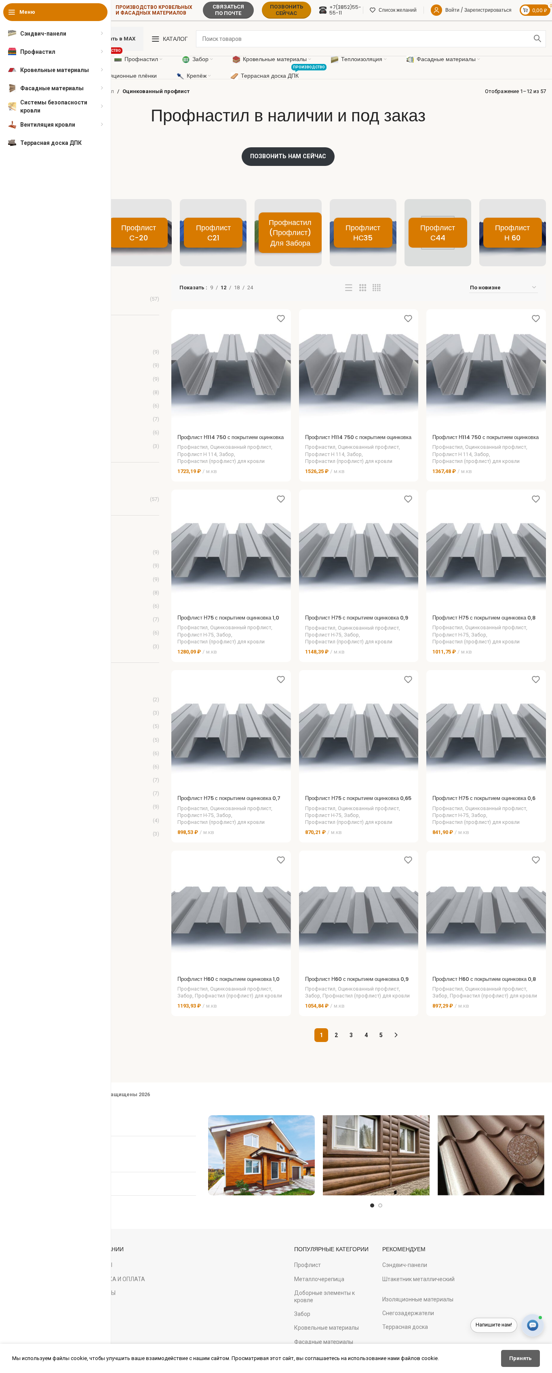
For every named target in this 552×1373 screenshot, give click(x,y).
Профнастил (192, 447)
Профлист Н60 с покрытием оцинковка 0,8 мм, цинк (484, 982)
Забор (226, 454)
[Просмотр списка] (348, 288)
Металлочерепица (319, 1279)
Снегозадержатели (408, 1313)
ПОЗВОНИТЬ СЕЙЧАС (286, 10)
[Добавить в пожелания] (281, 318)
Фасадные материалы (323, 1342)
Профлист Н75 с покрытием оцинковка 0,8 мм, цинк (483, 621)
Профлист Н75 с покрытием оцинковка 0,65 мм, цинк (358, 801)
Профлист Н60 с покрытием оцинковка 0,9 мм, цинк (357, 982)
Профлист (307, 1265)
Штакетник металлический (418, 1279)
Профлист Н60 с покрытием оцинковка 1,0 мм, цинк (228, 982)
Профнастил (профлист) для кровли (221, 461)
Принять (520, 1358)
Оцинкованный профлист (240, 447)
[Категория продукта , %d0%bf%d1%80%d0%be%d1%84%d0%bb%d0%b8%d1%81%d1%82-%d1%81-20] (138, 232)
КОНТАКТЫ (100, 1293)
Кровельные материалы (326, 1327)
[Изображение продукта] (231, 369)
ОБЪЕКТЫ (98, 1265)
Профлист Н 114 (197, 454)
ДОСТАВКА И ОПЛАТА (115, 1279)
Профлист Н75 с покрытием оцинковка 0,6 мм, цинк (483, 801)
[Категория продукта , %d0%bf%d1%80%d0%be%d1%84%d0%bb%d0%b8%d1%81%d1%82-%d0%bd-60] (512, 232)
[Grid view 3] (362, 288)
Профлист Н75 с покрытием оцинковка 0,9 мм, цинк (356, 621)
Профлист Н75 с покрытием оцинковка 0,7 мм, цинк (228, 801)
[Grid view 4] (376, 288)
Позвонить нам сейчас (288, 156)
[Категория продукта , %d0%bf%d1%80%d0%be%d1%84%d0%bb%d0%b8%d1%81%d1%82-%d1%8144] (438, 232)
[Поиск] (537, 38)
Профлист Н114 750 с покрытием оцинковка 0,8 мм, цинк (485, 440)
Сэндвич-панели (404, 1265)
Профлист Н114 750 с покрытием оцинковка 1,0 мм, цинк (230, 440)
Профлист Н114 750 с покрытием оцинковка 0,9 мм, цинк (358, 440)
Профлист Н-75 (195, 635)
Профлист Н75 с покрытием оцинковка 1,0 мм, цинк (228, 621)
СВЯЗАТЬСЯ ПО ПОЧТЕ (228, 10)
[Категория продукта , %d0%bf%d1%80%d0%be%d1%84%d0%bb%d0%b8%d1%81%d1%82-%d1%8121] (213, 232)
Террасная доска (405, 1327)
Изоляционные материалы (417, 1299)
